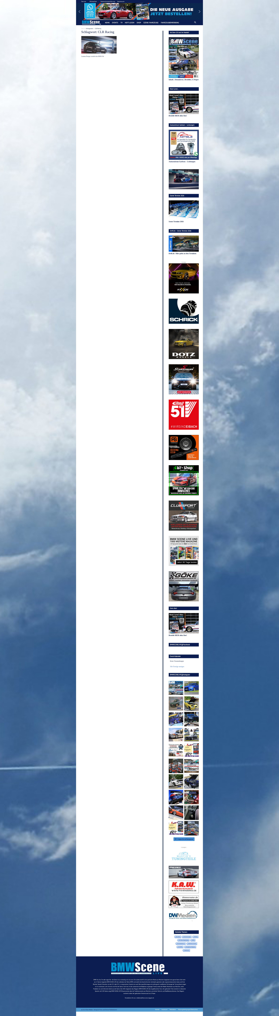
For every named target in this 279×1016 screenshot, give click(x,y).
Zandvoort (186, 950)
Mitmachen (93, 1)
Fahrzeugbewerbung (170, 22)
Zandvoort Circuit (192, 943)
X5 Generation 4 (181, 943)
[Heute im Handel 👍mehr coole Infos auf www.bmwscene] (191, 750)
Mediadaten (173, 1009)
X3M (193, 940)
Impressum (120, 1)
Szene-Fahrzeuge (150, 22)
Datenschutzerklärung (107, 1)
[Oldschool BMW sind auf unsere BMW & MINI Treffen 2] (176, 703)
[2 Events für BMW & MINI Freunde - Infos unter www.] (191, 766)
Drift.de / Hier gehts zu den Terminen (182, 253)
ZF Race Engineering (183, 940)
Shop (139, 22)
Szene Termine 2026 (176, 221)
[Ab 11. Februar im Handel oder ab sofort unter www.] (176, 766)
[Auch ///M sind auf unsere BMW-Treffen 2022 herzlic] (191, 719)
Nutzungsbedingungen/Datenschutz (188, 1009)
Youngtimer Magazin (190, 946)
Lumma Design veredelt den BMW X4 (92, 56)
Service (83, 1)
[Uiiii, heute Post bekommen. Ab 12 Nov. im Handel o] (191, 828)
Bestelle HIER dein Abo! (178, 116)
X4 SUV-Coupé (187, 936)
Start (82, 28)
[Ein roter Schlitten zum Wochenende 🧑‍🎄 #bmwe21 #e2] (176, 812)
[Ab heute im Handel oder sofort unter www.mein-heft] (176, 828)
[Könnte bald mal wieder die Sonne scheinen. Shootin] (191, 781)
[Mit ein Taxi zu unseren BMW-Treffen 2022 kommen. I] (191, 688)
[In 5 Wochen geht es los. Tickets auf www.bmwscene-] (176, 688)
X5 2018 (178, 936)
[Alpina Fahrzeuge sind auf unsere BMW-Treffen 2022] (176, 719)
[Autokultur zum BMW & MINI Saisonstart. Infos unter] (176, 750)
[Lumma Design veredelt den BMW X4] (99, 45)
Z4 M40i (180, 946)
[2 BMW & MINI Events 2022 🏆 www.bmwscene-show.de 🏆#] (191, 734)
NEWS (107, 22)
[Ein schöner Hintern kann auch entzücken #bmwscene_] (176, 797)
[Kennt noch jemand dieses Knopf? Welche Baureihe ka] (191, 812)
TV (121, 22)
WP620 (195, 936)
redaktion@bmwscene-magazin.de (145, 998)
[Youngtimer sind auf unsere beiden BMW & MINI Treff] (191, 703)
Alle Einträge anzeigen (177, 666)
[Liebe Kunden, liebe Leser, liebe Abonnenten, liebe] (191, 797)
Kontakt (157, 1009)
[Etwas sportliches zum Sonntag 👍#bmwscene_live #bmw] (176, 781)
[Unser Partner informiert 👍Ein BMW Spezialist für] (176, 734)
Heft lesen (129, 22)
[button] (139, 11)
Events (115, 22)
